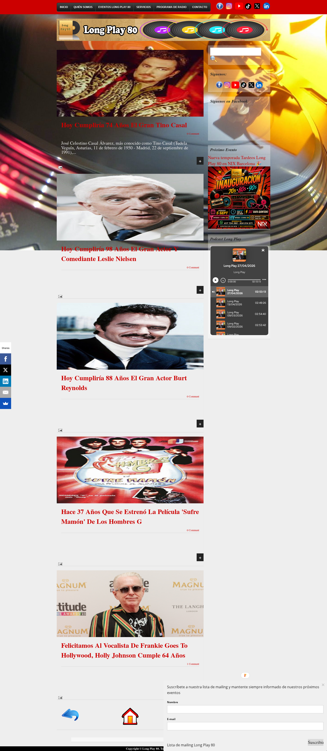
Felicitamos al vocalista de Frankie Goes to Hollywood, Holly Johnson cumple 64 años (124, 650)
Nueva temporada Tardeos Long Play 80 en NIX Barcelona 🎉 (237, 160)
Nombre (172, 702)
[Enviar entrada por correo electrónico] (59, 167)
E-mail (171, 719)
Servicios (143, 7)
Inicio (64, 7)
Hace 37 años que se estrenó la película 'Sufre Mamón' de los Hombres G (130, 516)
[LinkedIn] (5, 381)
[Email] (5, 392)
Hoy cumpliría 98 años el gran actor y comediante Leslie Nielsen (119, 253)
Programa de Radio (171, 7)
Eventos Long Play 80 (114, 7)
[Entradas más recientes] (70, 721)
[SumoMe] (5, 403)
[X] (5, 370)
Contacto (199, 7)
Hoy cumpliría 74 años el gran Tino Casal (124, 125)
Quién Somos (83, 7)
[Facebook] (5, 358)
